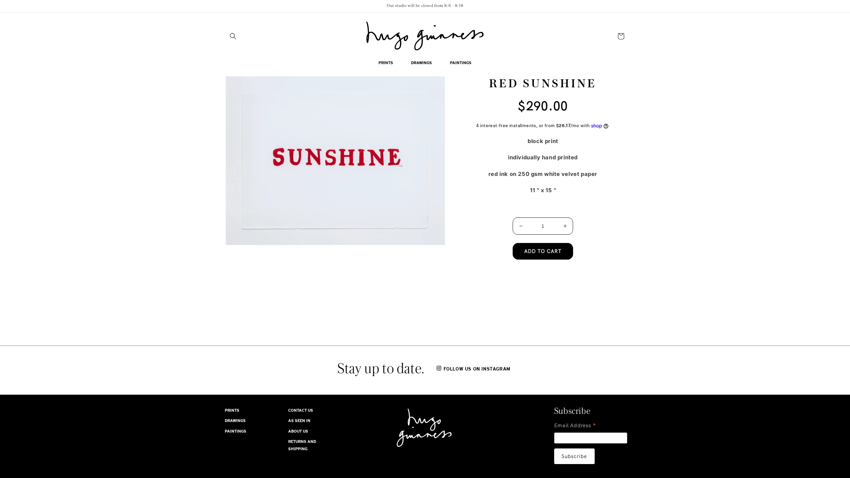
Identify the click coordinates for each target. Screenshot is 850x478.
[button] (233, 36)
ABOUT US (298, 431)
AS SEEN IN (299, 420)
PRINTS (232, 410)
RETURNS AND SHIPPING (302, 445)
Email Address (575, 426)
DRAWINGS (235, 420)
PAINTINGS (235, 431)
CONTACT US (300, 410)
